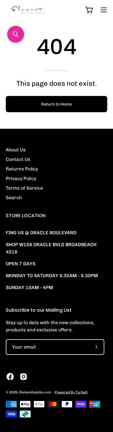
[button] (15, 34)
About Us (16, 150)
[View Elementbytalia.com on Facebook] (10, 376)
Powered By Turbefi (71, 392)
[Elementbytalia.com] (38, 9)
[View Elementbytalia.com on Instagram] (23, 376)
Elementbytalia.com (35, 392)
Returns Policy (22, 169)
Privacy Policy (21, 178)
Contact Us (18, 159)
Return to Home (56, 104)
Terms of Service (24, 188)
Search (14, 197)
